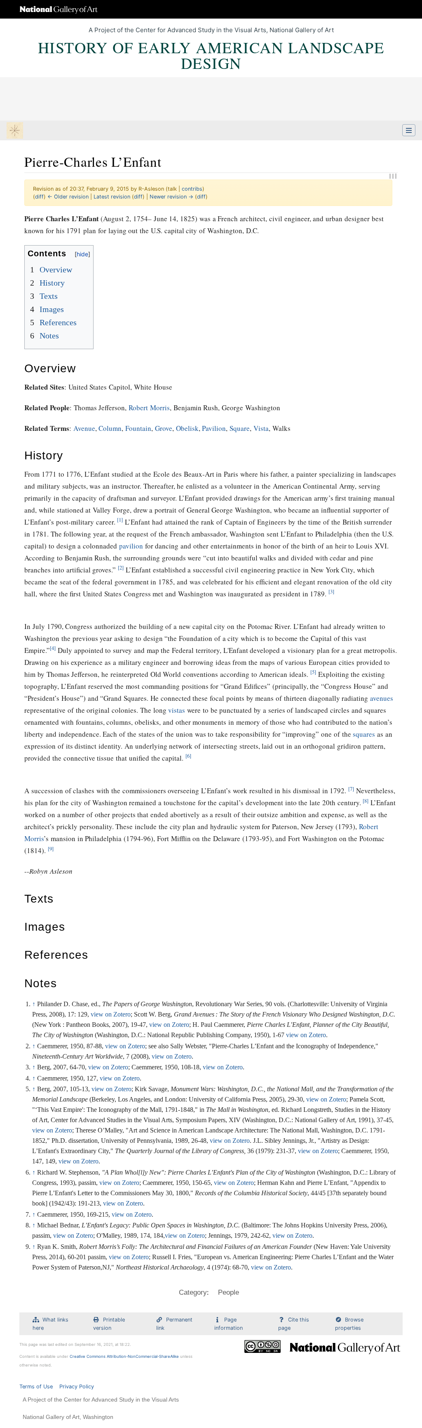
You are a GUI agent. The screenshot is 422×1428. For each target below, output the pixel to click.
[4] (53, 648)
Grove (163, 428)
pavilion (131, 546)
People (228, 1292)
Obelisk (187, 428)
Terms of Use (36, 1386)
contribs (192, 189)
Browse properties (349, 1324)
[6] (188, 755)
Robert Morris (149, 407)
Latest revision (112, 197)
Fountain (138, 428)
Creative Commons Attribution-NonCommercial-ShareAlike (124, 1356)
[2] (121, 567)
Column (110, 428)
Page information (228, 1324)
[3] (331, 591)
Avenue (84, 428)
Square (240, 428)
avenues (381, 698)
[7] (351, 788)
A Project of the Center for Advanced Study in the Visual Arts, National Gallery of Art (211, 30)
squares (364, 734)
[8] (365, 800)
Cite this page (293, 1324)
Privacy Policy (76, 1386)
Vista (261, 428)
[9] (51, 848)
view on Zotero (111, 1014)
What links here (50, 1324)
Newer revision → (171, 197)
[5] (313, 672)
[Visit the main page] (15, 131)
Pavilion (214, 428)
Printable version (109, 1324)
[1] (120, 519)
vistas (176, 710)
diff (39, 197)
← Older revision (68, 197)
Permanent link (174, 1324)
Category (193, 1292)
